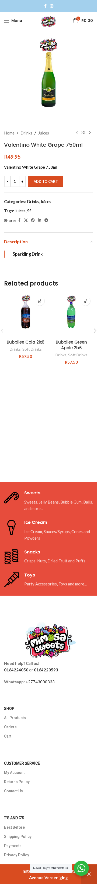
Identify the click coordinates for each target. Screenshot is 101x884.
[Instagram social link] (51, 6)
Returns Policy (17, 782)
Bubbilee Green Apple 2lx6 (71, 345)
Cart (7, 736)
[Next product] (89, 133)
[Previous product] (77, 133)
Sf (29, 210)
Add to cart (46, 181)
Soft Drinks (32, 349)
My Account (14, 772)
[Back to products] (83, 133)
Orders (10, 727)
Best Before (14, 827)
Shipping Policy (18, 836)
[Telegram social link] (46, 220)
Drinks (26, 132)
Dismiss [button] (89, 874)
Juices (43, 132)
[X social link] (25, 220)
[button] (39, 301)
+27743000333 (40, 681)
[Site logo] (48, 20)
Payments (13, 846)
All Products (15, 718)
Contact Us (13, 791)
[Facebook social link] (45, 6)
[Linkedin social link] (39, 220)
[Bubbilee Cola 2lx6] (25, 315)
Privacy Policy (16, 855)
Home (9, 132)
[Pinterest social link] (32, 220)
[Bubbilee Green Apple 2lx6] (71, 315)
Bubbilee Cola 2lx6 (25, 342)
